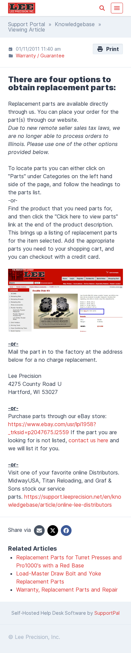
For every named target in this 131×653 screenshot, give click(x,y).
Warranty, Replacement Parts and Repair (67, 589)
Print (111, 49)
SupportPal (107, 613)
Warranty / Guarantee (40, 55)
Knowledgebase (75, 24)
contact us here (88, 440)
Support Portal (26, 24)
